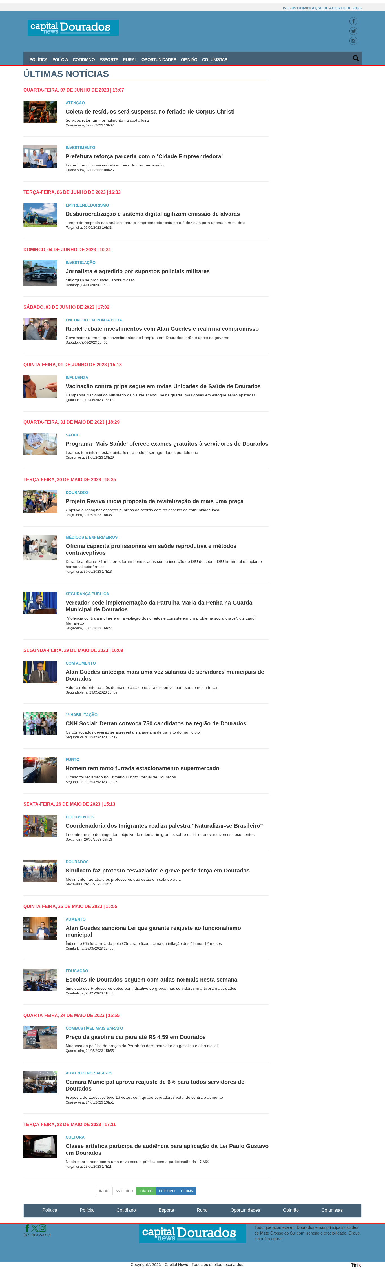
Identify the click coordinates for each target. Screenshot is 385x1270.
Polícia (60, 59)
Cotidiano (84, 59)
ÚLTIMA (187, 1190)
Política (39, 59)
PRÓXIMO (167, 1190)
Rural (130, 59)
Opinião (189, 59)
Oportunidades (158, 59)
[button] (356, 56)
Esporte (108, 59)
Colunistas (214, 59)
